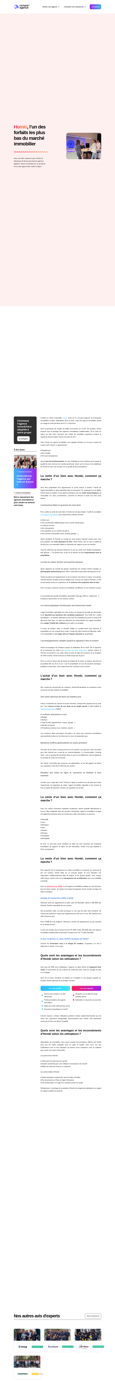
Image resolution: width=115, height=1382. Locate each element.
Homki (65, 418)
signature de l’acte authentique (75, 650)
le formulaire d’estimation (49, 514)
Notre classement (93, 1316)
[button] (51, 6)
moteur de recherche (48, 709)
